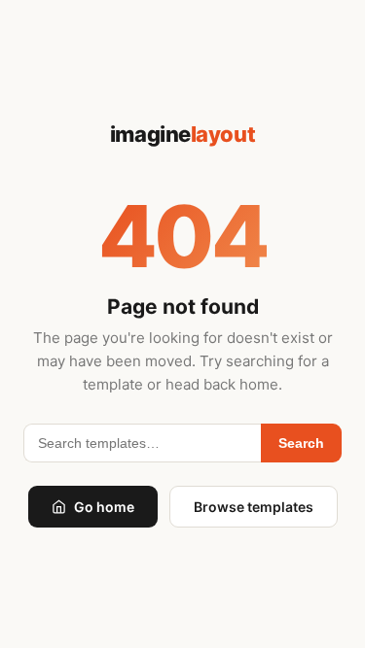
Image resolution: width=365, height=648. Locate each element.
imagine (182, 134)
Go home (104, 506)
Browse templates (253, 506)
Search (301, 443)
